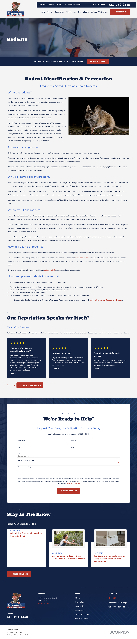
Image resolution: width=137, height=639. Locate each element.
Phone (20, 447)
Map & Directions (44, 603)
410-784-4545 (119, 4)
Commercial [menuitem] (71, 12)
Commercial (79, 606)
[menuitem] (9, 635)
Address (20, 454)
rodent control (49, 270)
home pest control (82, 258)
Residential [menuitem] (59, 12)
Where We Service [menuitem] (99, 12)
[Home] (15, 9)
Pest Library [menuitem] (83, 12)
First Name (21, 441)
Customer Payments (72, 4)
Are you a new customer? (26, 460)
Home (77, 598)
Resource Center (46, 4)
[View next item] (13, 385)
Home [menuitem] (42, 12)
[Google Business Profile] (114, 598)
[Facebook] (110, 598)
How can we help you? (25, 467)
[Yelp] (119, 598)
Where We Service (82, 614)
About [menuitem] (49, 12)
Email (72, 447)
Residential (79, 602)
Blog (59, 4)
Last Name (73, 441)
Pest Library (79, 610)
